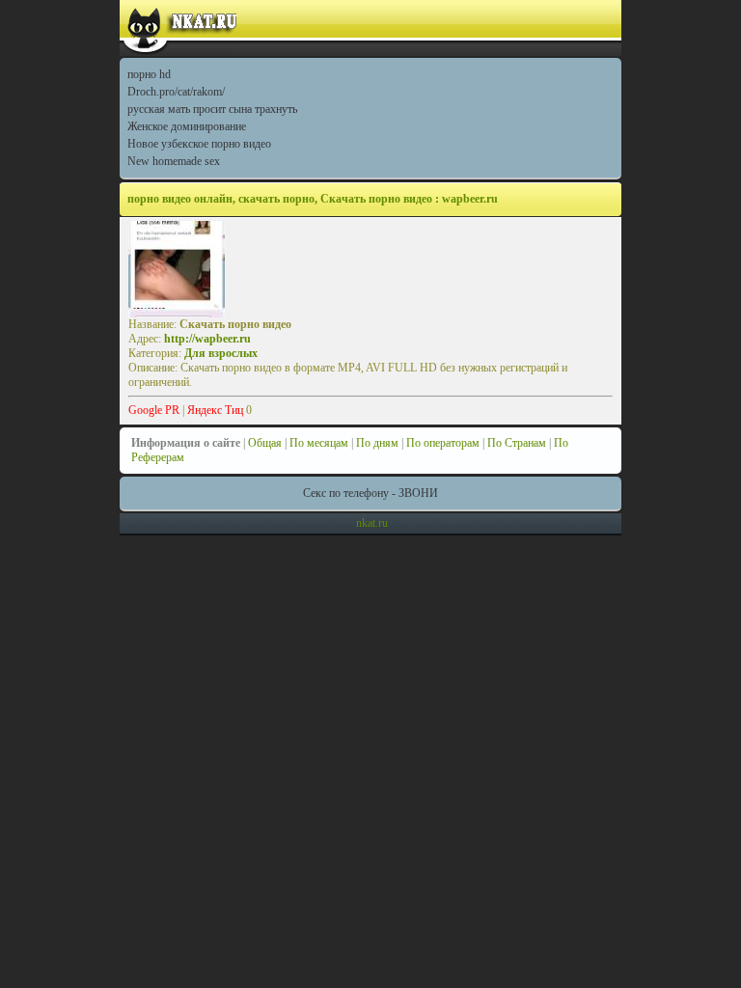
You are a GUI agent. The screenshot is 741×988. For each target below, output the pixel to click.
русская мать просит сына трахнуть (212, 109)
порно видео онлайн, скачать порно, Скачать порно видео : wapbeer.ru (312, 199)
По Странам (516, 443)
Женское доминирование (186, 126)
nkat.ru (372, 523)
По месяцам (318, 443)
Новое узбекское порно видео (199, 144)
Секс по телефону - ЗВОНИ (370, 493)
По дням (377, 443)
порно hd (149, 74)
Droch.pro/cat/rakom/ (176, 91)
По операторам (443, 443)
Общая (265, 443)
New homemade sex (173, 161)
